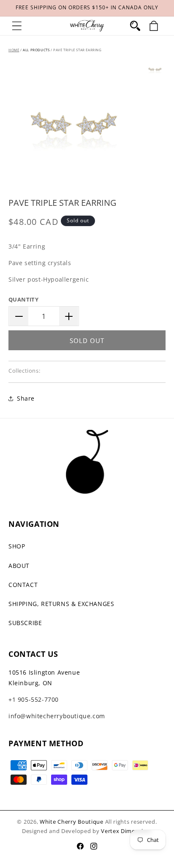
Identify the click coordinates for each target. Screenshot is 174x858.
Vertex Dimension (125, 831)
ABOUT (19, 566)
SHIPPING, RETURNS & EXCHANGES (61, 604)
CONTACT (23, 585)
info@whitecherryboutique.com (56, 716)
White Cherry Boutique (71, 821)
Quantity (23, 299)
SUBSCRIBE (25, 623)
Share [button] (26, 398)
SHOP (16, 546)
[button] (17, 26)
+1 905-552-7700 (33, 699)
